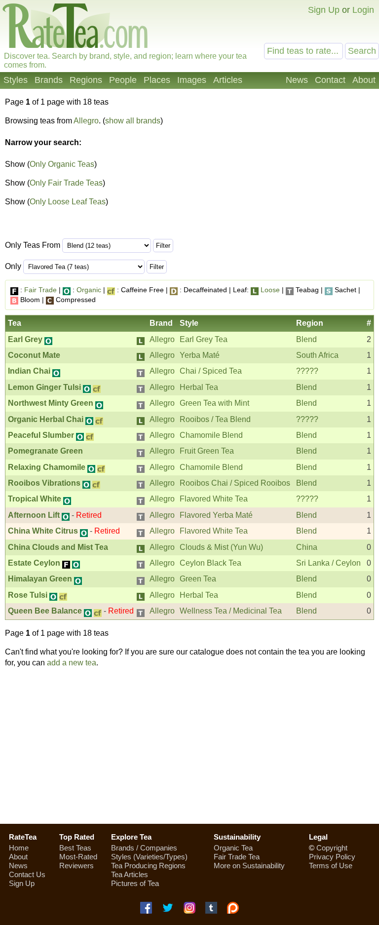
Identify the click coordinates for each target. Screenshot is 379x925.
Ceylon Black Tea (210, 563)
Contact (330, 80)
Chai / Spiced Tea (211, 371)
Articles (227, 80)
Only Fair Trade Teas (66, 183)
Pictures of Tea (135, 883)
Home (19, 848)
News (297, 80)
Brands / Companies (144, 848)
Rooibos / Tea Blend (215, 419)
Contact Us (27, 874)
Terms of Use (330, 865)
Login (363, 10)
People (123, 80)
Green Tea (198, 579)
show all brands (132, 120)
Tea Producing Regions (148, 865)
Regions (86, 80)
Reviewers (76, 865)
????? (307, 371)
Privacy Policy (332, 856)
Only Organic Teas (62, 164)
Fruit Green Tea (207, 451)
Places (157, 80)
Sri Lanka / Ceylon (328, 563)
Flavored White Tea (214, 499)
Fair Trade (40, 290)
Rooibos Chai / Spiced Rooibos (235, 483)
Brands (49, 80)
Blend (306, 339)
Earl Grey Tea (203, 339)
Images (191, 80)
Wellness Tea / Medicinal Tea (231, 611)
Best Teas (75, 848)
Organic (88, 290)
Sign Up (324, 10)
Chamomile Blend (211, 435)
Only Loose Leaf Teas (68, 201)
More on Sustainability (249, 865)
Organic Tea (233, 848)
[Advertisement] (189, 746)
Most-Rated (78, 856)
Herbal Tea (199, 387)
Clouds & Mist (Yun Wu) (221, 547)
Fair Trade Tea (237, 856)
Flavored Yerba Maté (216, 515)
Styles (15, 80)
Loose (270, 290)
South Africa (317, 355)
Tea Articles (129, 874)
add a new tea (71, 662)
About (364, 80)
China (306, 547)
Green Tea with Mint (214, 403)
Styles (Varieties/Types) (149, 856)
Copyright (331, 848)
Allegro (86, 120)
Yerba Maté (200, 355)
